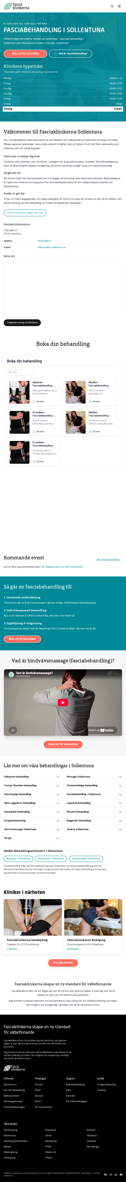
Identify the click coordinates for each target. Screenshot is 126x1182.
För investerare (43, 1107)
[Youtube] (121, 1174)
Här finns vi (10, 1085)
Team (38, 1090)
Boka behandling (75, 1085)
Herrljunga (93, 1147)
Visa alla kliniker (63, 963)
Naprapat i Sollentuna (18, 859)
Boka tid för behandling (25, 54)
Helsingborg (11, 1152)
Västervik (50, 1152)
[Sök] (112, 6)
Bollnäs (91, 1130)
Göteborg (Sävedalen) (16, 1141)
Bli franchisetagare (76, 1101)
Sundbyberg (10, 1130)
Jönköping (10, 1158)
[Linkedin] (115, 1174)
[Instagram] (110, 1174)
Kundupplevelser (13, 1101)
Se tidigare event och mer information (62, 567)
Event (38, 1101)
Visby (48, 1158)
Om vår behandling (14, 1090)
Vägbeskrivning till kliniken (22, 322)
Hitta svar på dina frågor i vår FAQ (25, 213)
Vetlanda (92, 1136)
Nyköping (51, 1141)
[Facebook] (105, 1174)
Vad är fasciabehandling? (73, 54)
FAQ (68, 1090)
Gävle (48, 1136)
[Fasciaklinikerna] (16, 6)
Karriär (39, 1096)
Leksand (91, 1141)
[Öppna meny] (119, 6)
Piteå (48, 1147)
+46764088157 (44, 241)
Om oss (39, 1085)
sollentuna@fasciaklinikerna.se (51, 247)
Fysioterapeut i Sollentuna (86, 859)
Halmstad (50, 1130)
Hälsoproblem (12, 1096)
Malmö (7, 1147)
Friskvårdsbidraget (14, 1107)
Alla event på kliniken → (109, 560)
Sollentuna (10, 1136)
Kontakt (70, 1096)
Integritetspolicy (106, 1085)
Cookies (101, 1090)
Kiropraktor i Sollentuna (51, 859)
